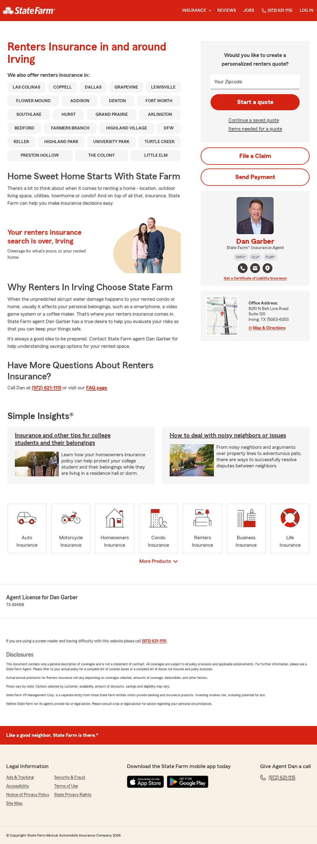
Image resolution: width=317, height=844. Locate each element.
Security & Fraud (69, 777)
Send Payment (255, 177)
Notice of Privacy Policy (27, 795)
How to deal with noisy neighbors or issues (228, 435)
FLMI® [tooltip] (270, 257)
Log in (306, 10)
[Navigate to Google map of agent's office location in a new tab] (267, 268)
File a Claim (255, 156)
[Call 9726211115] (243, 268)
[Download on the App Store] (145, 782)
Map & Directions (269, 328)
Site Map (14, 803)
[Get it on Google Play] (187, 782)
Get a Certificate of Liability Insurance (255, 278)
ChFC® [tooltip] (240, 257)
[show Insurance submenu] (208, 10)
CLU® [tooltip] (255, 257)
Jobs (248, 10)
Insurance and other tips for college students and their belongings (63, 439)
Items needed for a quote (255, 128)
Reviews (226, 10)
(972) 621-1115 (280, 10)
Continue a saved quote (253, 120)
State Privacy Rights (72, 795)
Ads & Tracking (20, 777)
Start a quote (255, 102)
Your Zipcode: (228, 81)
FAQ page (96, 387)
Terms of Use (66, 786)
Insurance (194, 10)
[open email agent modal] (255, 269)
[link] (29, 10)
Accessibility (17, 786)
